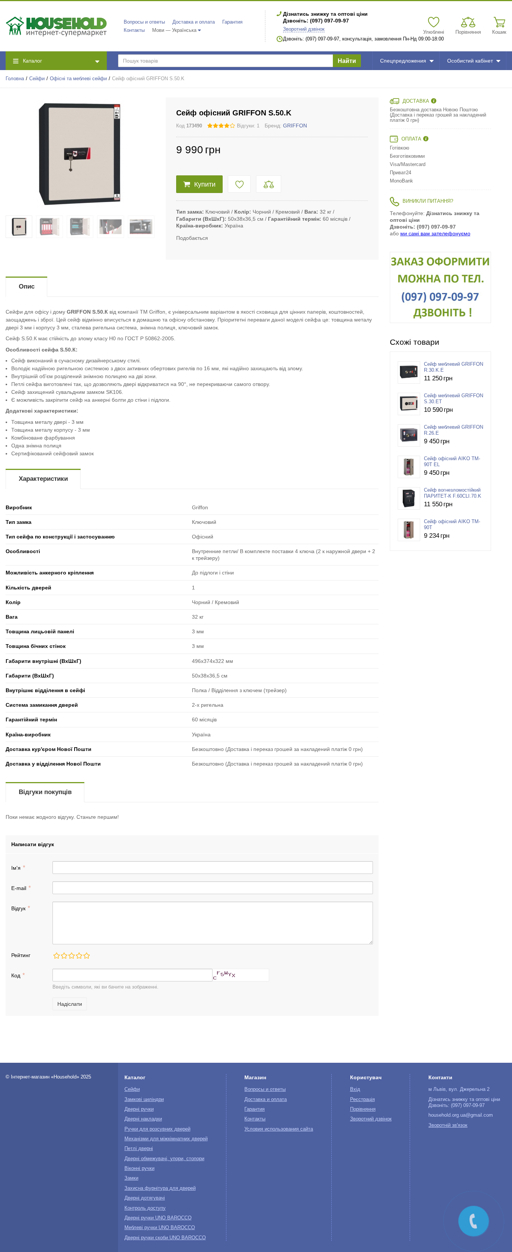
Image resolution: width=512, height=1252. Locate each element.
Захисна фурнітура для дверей (160, 1188)
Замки (131, 1178)
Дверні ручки (139, 1109)
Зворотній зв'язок (447, 1125)
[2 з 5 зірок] (63, 955)
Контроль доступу (145, 1208)
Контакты (134, 30)
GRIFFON (295, 126)
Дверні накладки (143, 1119)
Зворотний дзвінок (304, 29)
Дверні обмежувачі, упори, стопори (164, 1158)
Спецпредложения (403, 61)
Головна (15, 78)
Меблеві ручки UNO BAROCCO (159, 1227)
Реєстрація (362, 1099)
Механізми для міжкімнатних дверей (166, 1138)
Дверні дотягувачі (144, 1198)
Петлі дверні (138, 1148)
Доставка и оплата (193, 22)
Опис (26, 286)
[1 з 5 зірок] (56, 955)
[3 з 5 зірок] (71, 955)
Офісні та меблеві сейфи (78, 78)
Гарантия (232, 22)
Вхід (355, 1089)
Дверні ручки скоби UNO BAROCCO (165, 1237)
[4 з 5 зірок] (78, 955)
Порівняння (363, 1109)
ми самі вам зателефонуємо (435, 233)
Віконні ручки (139, 1168)
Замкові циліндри (144, 1099)
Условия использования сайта (278, 1129)
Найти (347, 61)
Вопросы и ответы (144, 22)
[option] (440, 287)
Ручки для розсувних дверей (157, 1129)
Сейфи (37, 78)
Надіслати (69, 1004)
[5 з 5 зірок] (86, 955)
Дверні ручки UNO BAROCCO (158, 1218)
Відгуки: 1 (248, 126)
